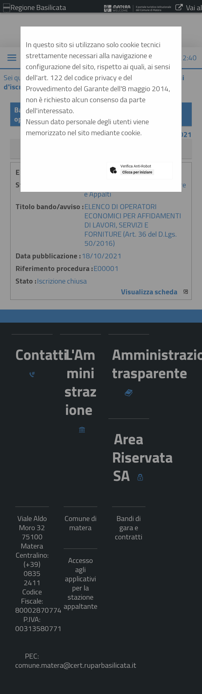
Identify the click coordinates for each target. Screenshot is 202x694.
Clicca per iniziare (137, 172)
